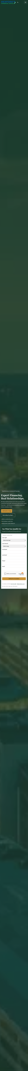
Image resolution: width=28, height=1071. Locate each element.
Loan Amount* (5, 543)
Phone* (3, 561)
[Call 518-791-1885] (17, 2)
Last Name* (4, 555)
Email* (3, 566)
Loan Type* (4, 537)
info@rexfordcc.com (21, 584)
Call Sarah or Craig (6, 511)
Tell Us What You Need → (8, 515)
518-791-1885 (13, 584)
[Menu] (25, 2)
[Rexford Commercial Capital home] (8, 2)
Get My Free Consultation (14, 578)
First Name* (4, 549)
